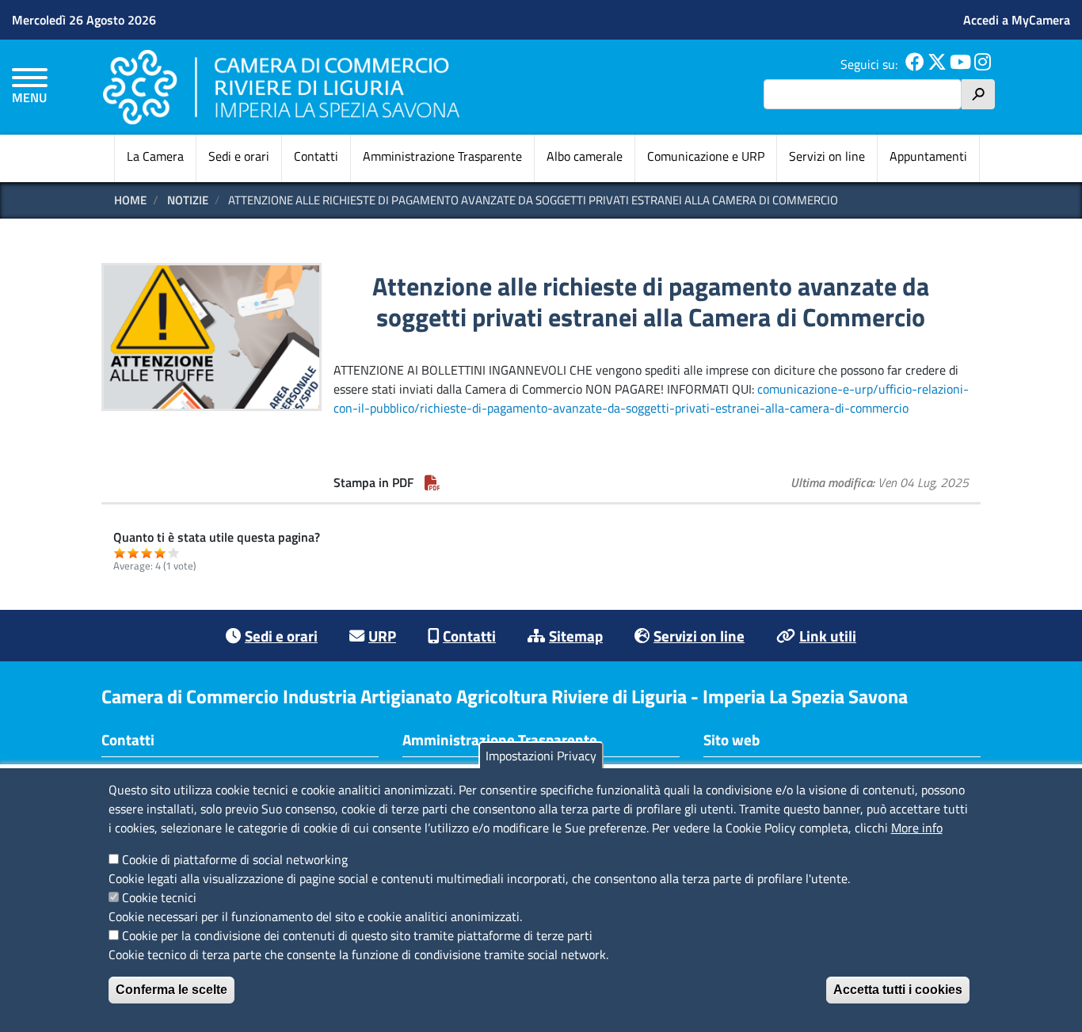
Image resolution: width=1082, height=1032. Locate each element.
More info (917, 827)
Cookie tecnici (159, 897)
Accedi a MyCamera (1016, 19)
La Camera (155, 156)
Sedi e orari (238, 156)
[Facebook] (914, 64)
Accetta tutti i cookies (897, 989)
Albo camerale (585, 156)
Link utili (827, 635)
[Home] (281, 87)
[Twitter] (937, 64)
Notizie (187, 200)
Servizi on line (827, 156)
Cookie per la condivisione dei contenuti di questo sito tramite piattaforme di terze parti (357, 935)
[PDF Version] (432, 482)
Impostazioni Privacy (541, 755)
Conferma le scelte (171, 989)
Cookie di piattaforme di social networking (235, 859)
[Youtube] (960, 64)
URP (382, 635)
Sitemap (576, 635)
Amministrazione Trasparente (442, 156)
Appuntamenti (928, 156)
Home (130, 200)
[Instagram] (982, 64)
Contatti (316, 156)
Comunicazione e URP (705, 156)
